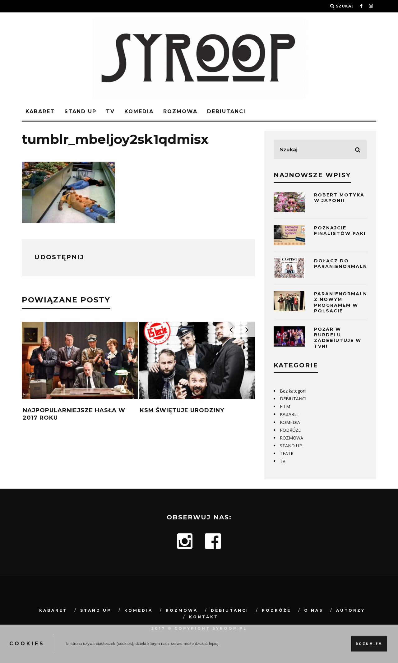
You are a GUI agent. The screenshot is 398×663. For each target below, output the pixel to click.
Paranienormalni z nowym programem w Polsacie (341, 302)
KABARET (40, 111)
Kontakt (203, 617)
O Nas (313, 610)
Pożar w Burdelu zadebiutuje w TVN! (337, 337)
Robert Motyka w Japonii (339, 197)
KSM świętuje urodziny (182, 410)
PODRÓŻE (290, 430)
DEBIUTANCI (226, 111)
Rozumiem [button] (369, 644)
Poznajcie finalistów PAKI (340, 230)
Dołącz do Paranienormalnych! (347, 263)
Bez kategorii (293, 391)
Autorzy (350, 610)
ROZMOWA (180, 111)
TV (110, 111)
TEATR (287, 453)
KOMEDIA (139, 111)
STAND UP (80, 111)
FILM (285, 406)
